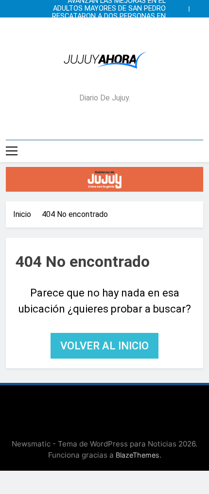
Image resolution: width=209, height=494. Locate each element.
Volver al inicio (104, 346)
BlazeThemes (137, 455)
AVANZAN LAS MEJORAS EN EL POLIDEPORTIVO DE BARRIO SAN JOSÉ (114, 32)
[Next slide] (198, 6)
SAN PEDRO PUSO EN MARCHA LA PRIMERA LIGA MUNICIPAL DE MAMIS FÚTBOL (107, 24)
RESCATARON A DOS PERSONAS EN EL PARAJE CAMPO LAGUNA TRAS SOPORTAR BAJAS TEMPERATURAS (109, 16)
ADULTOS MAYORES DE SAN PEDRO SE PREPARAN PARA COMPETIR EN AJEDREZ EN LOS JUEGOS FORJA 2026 (109, 9)
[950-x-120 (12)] (104, 179)
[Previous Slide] (184, 6)
